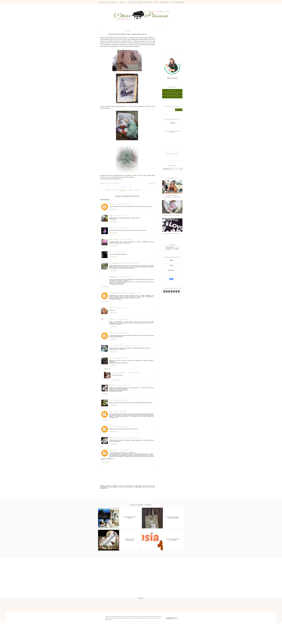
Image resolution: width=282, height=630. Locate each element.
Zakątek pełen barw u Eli (117, 437)
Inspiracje (131, 2)
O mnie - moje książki (172, 96)
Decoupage (113, 2)
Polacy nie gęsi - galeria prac (173, 517)
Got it (175, 618)
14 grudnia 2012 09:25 (123, 319)
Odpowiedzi (107, 369)
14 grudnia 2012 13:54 (122, 333)
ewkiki (111, 358)
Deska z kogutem (134, 190)
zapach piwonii (114, 239)
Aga (110, 251)
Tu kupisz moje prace (177, 2)
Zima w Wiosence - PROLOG (173, 540)
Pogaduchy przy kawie (144, 2)
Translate (176, 249)
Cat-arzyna (112, 385)
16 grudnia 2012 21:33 (133, 437)
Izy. (128, 106)
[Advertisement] (173, 39)
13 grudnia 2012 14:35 (123, 204)
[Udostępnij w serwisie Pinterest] (154, 184)
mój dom (123, 2)
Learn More (169, 618)
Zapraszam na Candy (129, 517)
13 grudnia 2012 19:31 (120, 307)
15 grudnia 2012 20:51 (121, 358)
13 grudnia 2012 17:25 (119, 251)
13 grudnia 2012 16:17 (126, 239)
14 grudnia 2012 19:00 (130, 345)
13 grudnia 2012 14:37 (120, 215)
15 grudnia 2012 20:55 (134, 372)
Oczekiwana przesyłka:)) (172, 233)
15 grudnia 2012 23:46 (120, 400)
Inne (156, 2)
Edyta (111, 426)
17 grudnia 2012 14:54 (126, 450)
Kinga (111, 215)
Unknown (112, 319)
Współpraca (164, 2)
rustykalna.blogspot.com (117, 293)
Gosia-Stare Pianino (118, 372)
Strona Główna (103, 2)
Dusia (111, 400)
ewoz (111, 307)
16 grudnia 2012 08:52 (120, 411)
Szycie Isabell (113, 450)
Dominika (112, 204)
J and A (111, 333)
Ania (110, 411)
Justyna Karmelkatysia (116, 263)
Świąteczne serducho (129, 540)
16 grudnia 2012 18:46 (120, 426)
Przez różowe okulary (172, 215)
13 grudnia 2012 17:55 (132, 263)
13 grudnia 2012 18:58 (134, 293)
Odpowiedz (113, 209)
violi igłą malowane (115, 345)
